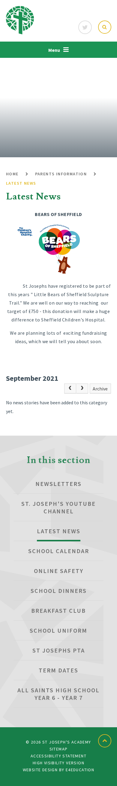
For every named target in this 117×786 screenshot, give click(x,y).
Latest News (21, 183)
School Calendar (58, 551)
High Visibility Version (58, 763)
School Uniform (58, 630)
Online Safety (58, 571)
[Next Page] (82, 389)
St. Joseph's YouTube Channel (58, 507)
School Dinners (59, 590)
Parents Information (61, 174)
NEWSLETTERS (58, 483)
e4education (80, 769)
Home (12, 174)
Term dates (58, 670)
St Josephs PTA (58, 650)
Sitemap (59, 749)
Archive (100, 389)
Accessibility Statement (58, 756)
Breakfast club (58, 610)
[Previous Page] (70, 389)
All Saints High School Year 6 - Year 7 (58, 693)
